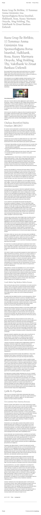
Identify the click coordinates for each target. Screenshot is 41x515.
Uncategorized (17, 497)
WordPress (36, 511)
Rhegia (3, 2)
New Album (28, 2)
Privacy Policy (35, 2)
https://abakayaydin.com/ (9, 98)
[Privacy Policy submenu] (38, 2)
